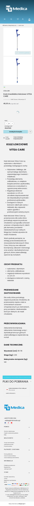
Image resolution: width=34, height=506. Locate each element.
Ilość (6, 120)
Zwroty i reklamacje (9, 431)
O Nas (5, 478)
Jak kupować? (8, 469)
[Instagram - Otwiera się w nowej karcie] (8, 423)
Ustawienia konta (8, 444)
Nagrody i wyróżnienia (10, 480)
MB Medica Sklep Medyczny (9, 25)
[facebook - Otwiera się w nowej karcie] (5, 423)
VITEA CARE (6, 91)
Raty (5, 435)
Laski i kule (21, 25)
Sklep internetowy (16, 504)
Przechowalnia (8, 446)
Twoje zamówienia (9, 442)
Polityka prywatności (9, 465)
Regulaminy (7, 467)
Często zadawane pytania (11, 433)
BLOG (5, 482)
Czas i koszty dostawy (10, 456)
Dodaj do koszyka (15, 132)
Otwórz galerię (24, 53)
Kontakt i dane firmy (9, 477)
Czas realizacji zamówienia (11, 457)
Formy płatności (8, 454)
